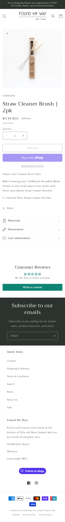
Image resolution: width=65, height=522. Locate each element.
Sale (9, 407)
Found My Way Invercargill (31, 510)
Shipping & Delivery (18, 368)
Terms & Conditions (18, 376)
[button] (4, 16)
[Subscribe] (54, 336)
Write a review (32, 287)
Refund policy (29, 515)
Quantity (7, 129)
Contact (11, 361)
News (10, 392)
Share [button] (10, 208)
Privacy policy (45, 515)
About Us (12, 399)
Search (11, 384)
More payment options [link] (32, 166)
